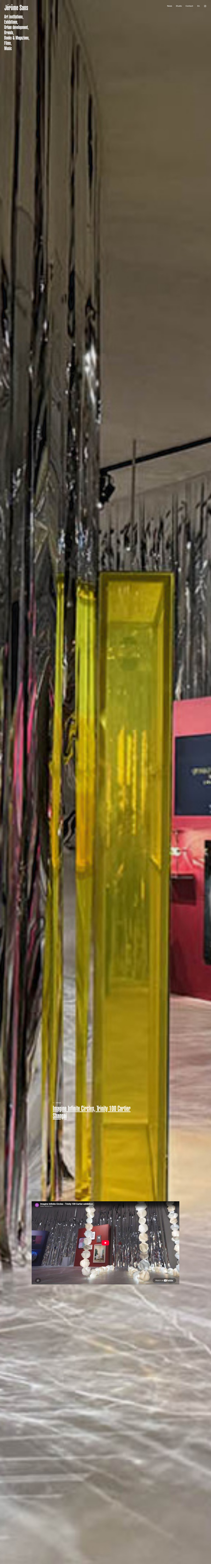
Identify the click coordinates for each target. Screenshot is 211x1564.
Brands (8, 33)
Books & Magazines (16, 38)
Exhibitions (10, 22)
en (198, 6)
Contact (189, 6)
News (169, 6)
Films (7, 43)
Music (8, 49)
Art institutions (13, 17)
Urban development (16, 28)
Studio (179, 6)
